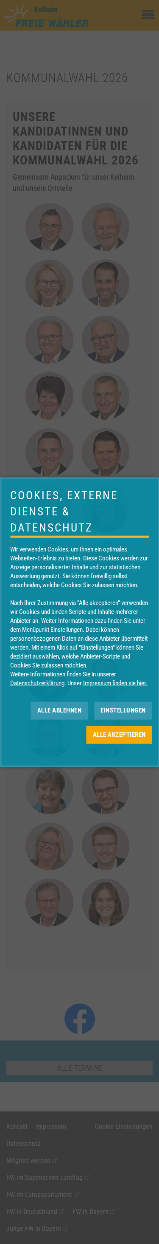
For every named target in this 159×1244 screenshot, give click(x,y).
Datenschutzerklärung (37, 683)
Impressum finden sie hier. (115, 683)
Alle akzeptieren (119, 734)
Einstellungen (123, 710)
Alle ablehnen (59, 710)
